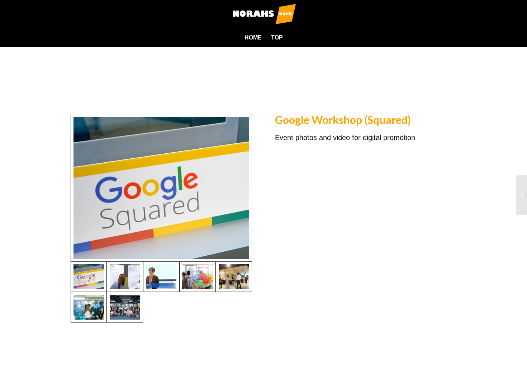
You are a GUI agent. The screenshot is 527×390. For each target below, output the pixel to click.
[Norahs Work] (263, 14)
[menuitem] (253, 38)
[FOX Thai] (521, 195)
